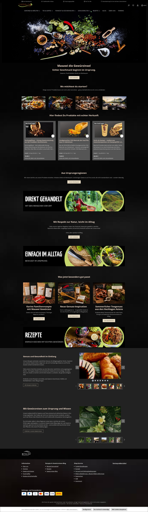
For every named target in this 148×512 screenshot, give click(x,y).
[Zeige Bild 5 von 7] (102, 380)
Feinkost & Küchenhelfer (30, 476)
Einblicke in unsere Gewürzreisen (33, 431)
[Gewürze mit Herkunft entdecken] (60, 103)
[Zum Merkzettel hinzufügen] (52, 136)
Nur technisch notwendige (101, 509)
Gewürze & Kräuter (28, 471)
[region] (74, 33)
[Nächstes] (147, 32)
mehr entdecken (74, 237)
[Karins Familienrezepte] (39, 293)
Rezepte (49, 469)
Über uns (25, 466)
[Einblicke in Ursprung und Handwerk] (114, 103)
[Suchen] (129, 5)
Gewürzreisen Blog (52, 471)
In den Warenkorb (39, 156)
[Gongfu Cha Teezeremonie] (109, 293)
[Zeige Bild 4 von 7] (100, 380)
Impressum (78, 481)
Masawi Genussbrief (52, 466)
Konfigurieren (87, 509)
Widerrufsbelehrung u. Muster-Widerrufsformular (89, 474)
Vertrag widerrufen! (119, 463)
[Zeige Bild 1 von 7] (92, 380)
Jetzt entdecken (74, 77)
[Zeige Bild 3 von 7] (97, 380)
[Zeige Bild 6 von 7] (105, 380)
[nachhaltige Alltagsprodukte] (74, 256)
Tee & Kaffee (26, 474)
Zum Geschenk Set (109, 320)
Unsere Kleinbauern (74, 182)
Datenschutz (79, 476)
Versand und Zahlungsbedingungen (85, 471)
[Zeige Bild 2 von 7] (95, 380)
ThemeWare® (88, 503)
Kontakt (77, 469)
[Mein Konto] (138, 5)
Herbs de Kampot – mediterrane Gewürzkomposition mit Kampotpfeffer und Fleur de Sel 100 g (108, 141)
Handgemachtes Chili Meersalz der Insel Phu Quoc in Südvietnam (74, 141)
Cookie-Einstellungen (81, 466)
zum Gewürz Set (39, 318)
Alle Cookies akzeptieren (119, 509)
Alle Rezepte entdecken (31, 385)
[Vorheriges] (1, 32)
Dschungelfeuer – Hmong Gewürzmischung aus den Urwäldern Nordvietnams (39, 141)
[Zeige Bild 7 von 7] (107, 380)
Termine (25, 469)
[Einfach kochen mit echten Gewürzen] (33, 103)
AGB (76, 479)
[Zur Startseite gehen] (25, 5)
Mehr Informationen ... (72, 509)
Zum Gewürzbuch (74, 316)
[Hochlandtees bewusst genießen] (87, 103)
